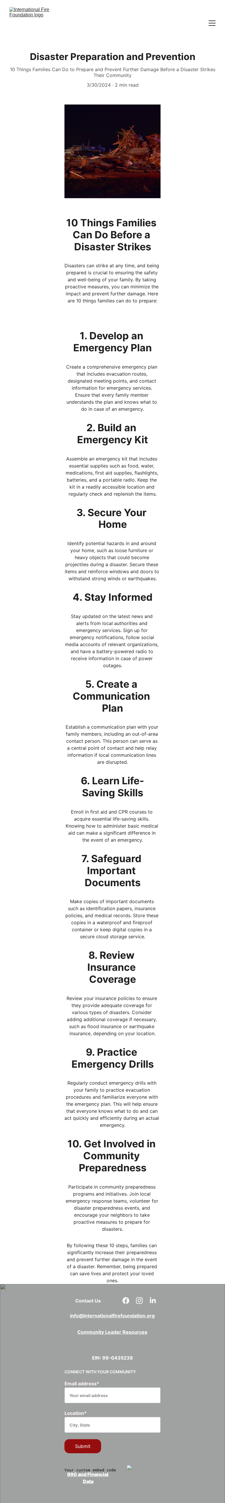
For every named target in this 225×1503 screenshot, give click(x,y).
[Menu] (212, 23)
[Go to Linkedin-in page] (152, 1300)
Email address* (81, 1383)
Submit (83, 1446)
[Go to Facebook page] (128, 1300)
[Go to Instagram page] (142, 1300)
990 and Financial (87, 1474)
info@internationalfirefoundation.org (112, 1316)
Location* (75, 1413)
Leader (113, 1332)
